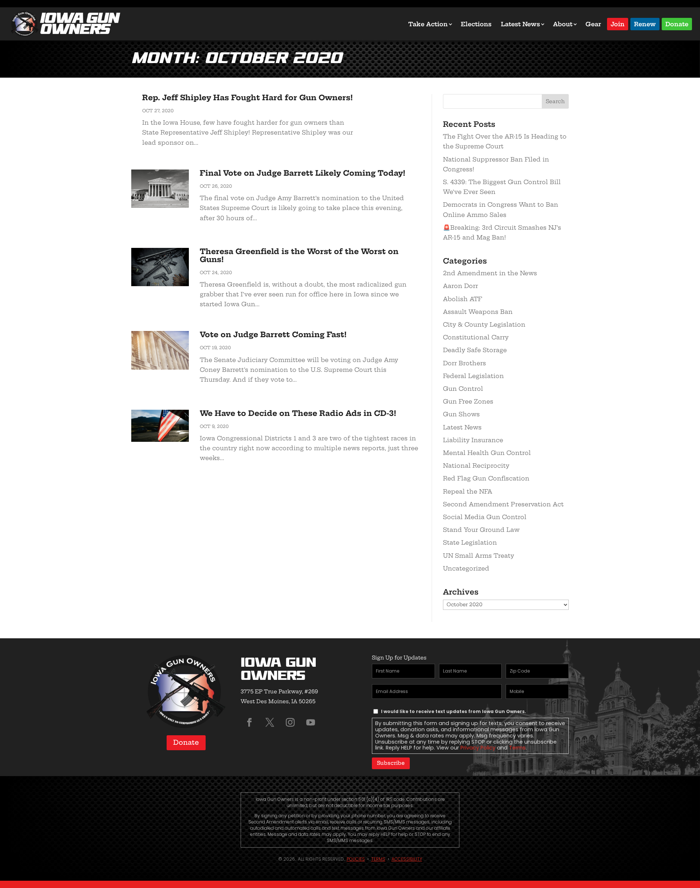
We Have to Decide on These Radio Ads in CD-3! (298, 413)
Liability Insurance (473, 440)
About (562, 24)
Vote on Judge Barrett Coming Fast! (273, 334)
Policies (356, 859)
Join (618, 23)
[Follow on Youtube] (310, 722)
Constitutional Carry (476, 337)
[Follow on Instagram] (290, 722)
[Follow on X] (270, 722)
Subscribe (391, 763)
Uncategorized (466, 568)
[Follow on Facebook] (249, 722)
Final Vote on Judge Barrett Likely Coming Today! (302, 173)
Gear (593, 24)
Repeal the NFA (467, 491)
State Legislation (470, 542)
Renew (645, 23)
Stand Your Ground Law (481, 529)
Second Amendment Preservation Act (503, 504)
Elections (476, 24)
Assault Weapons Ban (478, 311)
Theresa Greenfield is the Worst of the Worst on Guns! (299, 255)
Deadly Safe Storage (475, 350)
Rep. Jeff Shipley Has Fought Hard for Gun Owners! (247, 97)
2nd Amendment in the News (490, 273)
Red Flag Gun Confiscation (486, 478)
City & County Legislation (484, 324)
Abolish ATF (462, 299)
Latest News (520, 24)
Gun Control (463, 388)
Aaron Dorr (460, 285)
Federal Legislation (473, 375)
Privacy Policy (477, 747)
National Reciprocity (476, 465)
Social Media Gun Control (484, 517)
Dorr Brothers (464, 363)
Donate (676, 23)
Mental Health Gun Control (487, 452)
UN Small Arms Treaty (478, 555)
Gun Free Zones (468, 401)
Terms (517, 747)
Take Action (428, 24)
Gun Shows (461, 414)
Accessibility (407, 859)
